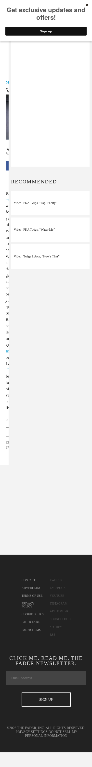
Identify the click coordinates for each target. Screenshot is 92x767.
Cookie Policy (33, 614)
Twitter (56, 580)
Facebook (58, 588)
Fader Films (31, 630)
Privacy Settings (32, 732)
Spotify (56, 627)
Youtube (57, 595)
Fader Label (31, 622)
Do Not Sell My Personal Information (51, 734)
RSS (52, 634)
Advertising (31, 588)
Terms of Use (32, 595)
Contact (28, 580)
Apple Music (59, 611)
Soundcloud (60, 619)
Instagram (58, 603)
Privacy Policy (28, 605)
